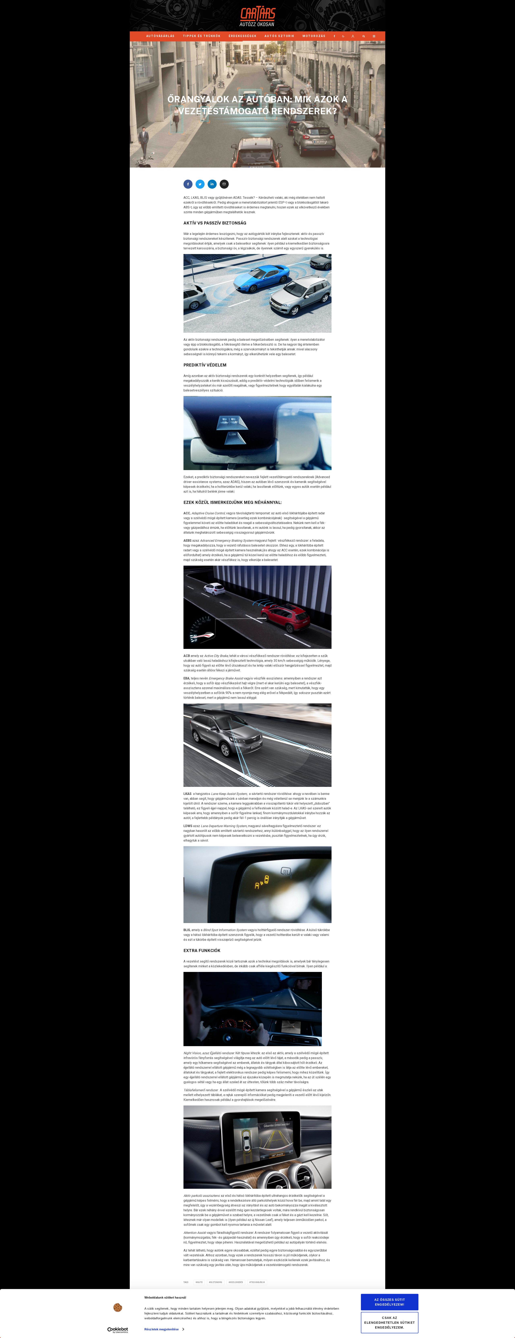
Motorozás (314, 36)
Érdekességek (243, 36)
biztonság (216, 1282)
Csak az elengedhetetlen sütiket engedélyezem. (389, 1322)
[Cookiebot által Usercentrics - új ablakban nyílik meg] (117, 1330)
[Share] (188, 184)
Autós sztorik (279, 36)
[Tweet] (200, 184)
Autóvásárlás (160, 36)
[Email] (224, 184)
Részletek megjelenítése (161, 1329)
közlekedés (236, 1282)
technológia (258, 1282)
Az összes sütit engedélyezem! (389, 1302)
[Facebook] (334, 36)
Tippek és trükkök (202, 36)
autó (200, 1282)
